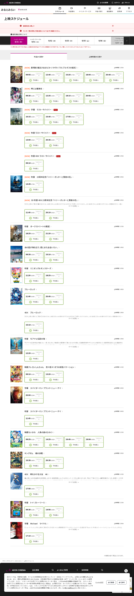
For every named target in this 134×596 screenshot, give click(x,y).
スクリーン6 (38, 95)
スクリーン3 (59, 233)
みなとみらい (18, 561)
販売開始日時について (20, 34)
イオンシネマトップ (7, 561)
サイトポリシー (70, 588)
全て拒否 (111, 582)
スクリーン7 (39, 116)
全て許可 (122, 582)
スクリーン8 (39, 74)
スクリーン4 (39, 395)
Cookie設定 (99, 582)
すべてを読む (73, 206)
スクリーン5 (59, 95)
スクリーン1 (38, 163)
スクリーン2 (38, 275)
